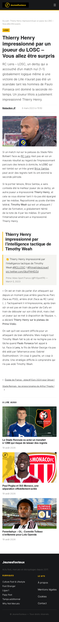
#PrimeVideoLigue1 (38, 267)
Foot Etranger (8, 586)
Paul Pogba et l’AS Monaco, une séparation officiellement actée (20, 487)
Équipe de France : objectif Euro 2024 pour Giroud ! (30, 379)
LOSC (6, 30)
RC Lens (25, 156)
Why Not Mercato (11, 603)
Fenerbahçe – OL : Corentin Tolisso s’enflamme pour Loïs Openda (22, 533)
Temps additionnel (11, 599)
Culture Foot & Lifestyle (13, 581)
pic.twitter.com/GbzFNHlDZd (22, 271)
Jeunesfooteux (13, 562)
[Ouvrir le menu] (55, 5)
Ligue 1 (5, 590)
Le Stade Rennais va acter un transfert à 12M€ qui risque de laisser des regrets (24, 441)
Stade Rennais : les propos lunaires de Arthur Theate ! (28, 386)
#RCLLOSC (19, 267)
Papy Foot (7, 594)
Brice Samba (41, 168)
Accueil (5, 21)
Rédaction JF (9, 108)
